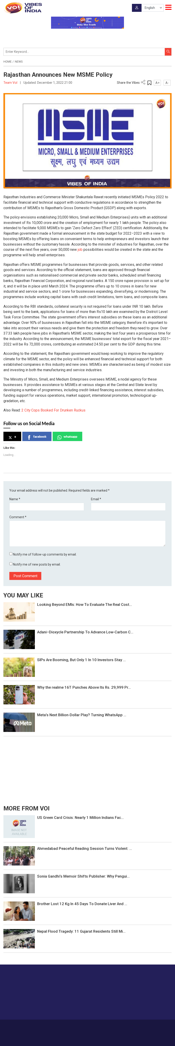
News (19, 61)
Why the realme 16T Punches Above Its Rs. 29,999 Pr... (84, 687)
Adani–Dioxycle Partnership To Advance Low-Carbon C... (85, 632)
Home (7, 61)
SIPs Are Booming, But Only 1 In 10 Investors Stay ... (81, 660)
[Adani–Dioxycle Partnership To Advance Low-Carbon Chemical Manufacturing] (19, 639)
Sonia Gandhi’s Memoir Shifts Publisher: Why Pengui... (83, 876)
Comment (17, 517)
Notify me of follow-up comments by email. (45, 554)
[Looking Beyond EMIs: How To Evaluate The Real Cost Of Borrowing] (19, 611)
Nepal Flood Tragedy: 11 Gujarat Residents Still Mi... (81, 931)
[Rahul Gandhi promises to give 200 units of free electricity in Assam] (19, 826)
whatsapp (70, 436)
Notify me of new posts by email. (37, 564)
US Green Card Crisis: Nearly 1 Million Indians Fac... (80, 817)
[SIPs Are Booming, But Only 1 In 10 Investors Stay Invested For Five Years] (19, 667)
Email (96, 499)
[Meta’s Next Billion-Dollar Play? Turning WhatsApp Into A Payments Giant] (19, 722)
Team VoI (10, 82)
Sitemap (134, 1026)
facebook (39, 436)
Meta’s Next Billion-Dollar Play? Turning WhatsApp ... (81, 715)
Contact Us (81, 1026)
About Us (65, 1026)
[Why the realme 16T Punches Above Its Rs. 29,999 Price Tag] (19, 694)
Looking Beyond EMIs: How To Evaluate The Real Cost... (84, 604)
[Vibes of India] (22, 7)
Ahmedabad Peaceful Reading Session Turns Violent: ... (84, 848)
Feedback (98, 1026)
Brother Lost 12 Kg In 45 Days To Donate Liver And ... (82, 903)
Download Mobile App (87, 1039)
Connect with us (149, 1007)
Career (51, 1026)
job (80, 249)
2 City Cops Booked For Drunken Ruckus (53, 410)
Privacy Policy (117, 1026)
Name (14, 499)
